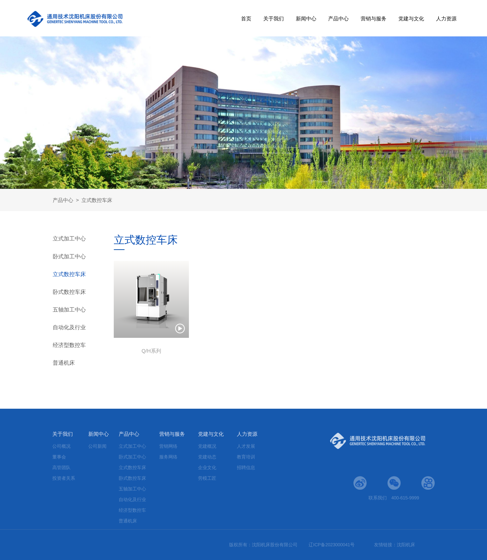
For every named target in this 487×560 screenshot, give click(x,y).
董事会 (59, 456)
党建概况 (207, 446)
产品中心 (338, 19)
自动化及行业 (69, 327)
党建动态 (207, 456)
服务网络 (168, 456)
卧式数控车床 (69, 292)
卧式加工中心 (69, 256)
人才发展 (246, 446)
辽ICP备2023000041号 (332, 544)
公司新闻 (97, 446)
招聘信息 (246, 467)
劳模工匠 (207, 478)
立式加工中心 (69, 238)
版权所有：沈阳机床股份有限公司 (264, 544)
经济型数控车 (69, 345)
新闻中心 (306, 19)
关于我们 (273, 19)
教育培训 (246, 456)
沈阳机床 (406, 544)
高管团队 (61, 467)
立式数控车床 (96, 200)
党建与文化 (411, 19)
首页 (246, 19)
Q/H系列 (151, 351)
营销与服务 (373, 19)
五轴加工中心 (69, 309)
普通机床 (64, 363)
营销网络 (168, 446)
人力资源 (446, 19)
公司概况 (61, 446)
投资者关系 (63, 478)
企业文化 (207, 467)
